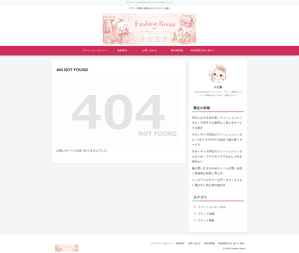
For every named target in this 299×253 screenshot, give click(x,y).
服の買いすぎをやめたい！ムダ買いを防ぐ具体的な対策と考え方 (217, 171)
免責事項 (180, 243)
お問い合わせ (194, 243)
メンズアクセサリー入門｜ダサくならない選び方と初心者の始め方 (217, 182)
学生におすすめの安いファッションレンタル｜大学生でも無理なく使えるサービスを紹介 (217, 122)
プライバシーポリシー (161, 243)
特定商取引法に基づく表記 (231, 243)
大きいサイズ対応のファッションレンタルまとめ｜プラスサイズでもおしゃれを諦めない (217, 156)
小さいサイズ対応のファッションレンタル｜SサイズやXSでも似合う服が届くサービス (217, 139)
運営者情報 (209, 243)
